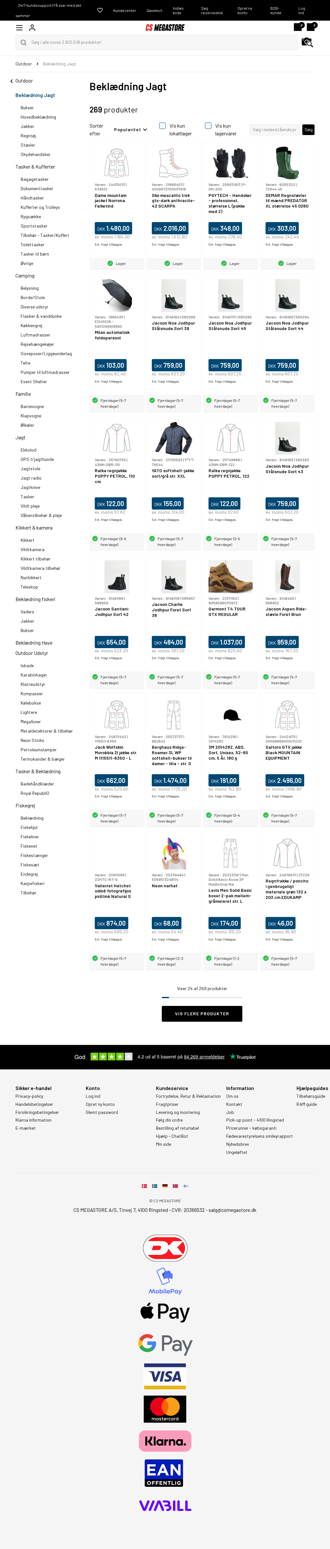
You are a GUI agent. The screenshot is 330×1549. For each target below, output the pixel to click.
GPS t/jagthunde (37, 459)
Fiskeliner (30, 836)
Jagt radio (31, 478)
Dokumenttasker (37, 188)
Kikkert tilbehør (36, 558)
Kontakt (234, 1104)
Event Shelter (34, 381)
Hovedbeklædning (38, 117)
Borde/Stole (33, 297)
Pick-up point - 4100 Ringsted (255, 1120)
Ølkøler (27, 425)
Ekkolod (28, 450)
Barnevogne (32, 406)
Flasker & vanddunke (41, 316)
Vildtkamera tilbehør (41, 568)
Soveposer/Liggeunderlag (46, 353)
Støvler (28, 145)
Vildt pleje (30, 506)
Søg (309, 129)
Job (230, 1112)
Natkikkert (31, 577)
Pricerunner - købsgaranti (251, 1128)
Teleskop (29, 586)
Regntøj (28, 135)
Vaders (27, 611)
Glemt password (102, 1112)
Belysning (30, 288)
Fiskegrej (25, 805)
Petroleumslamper (39, 749)
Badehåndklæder (37, 783)
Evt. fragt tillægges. (109, 244)
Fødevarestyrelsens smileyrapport (259, 1136)
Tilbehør (28, 892)
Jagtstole (30, 468)
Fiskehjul (29, 827)
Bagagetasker (35, 179)
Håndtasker (32, 197)
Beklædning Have (34, 642)
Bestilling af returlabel (177, 1128)
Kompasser (32, 693)
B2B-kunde (275, 10)
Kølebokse (31, 703)
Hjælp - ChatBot (172, 1136)
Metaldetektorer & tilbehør (47, 731)
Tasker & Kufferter (35, 166)
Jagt (20, 437)
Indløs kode (178, 10)
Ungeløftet (237, 1152)
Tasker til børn (35, 254)
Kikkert (27, 540)
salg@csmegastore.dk (233, 1210)
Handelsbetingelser (34, 1104)
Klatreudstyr (33, 684)
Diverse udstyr (34, 306)
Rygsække (31, 216)
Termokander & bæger (43, 759)
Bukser (27, 107)
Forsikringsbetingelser (37, 1112)
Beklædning (32, 818)
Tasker (27, 496)
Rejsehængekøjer (37, 344)
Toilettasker (32, 244)
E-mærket (25, 1128)
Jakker (27, 126)
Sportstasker (34, 226)
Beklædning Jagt (35, 95)
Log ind (301, 10)
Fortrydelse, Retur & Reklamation (188, 1096)
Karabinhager (34, 674)
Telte (25, 362)
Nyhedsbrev (237, 1144)
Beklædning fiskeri (35, 599)
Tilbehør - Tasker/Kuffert (45, 235)
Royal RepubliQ (35, 793)
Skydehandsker (36, 154)
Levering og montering (178, 1112)
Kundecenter (124, 10)
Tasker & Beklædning (38, 771)
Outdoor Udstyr (31, 653)
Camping (24, 275)
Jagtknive (30, 487)
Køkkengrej (31, 325)
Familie (23, 394)
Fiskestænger (34, 855)
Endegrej (29, 874)
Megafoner (31, 721)
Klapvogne (31, 415)
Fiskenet (29, 846)
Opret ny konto (245, 10)
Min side (163, 1144)
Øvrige (27, 263)
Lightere (29, 712)
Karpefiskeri (32, 883)
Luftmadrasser (35, 334)
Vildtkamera (32, 549)
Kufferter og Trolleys (40, 207)
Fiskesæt (30, 864)
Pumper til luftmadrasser (45, 372)
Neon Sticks (32, 740)
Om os (232, 1096)
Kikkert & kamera (34, 527)
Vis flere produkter (202, 1013)
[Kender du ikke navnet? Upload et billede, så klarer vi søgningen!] (307, 42)
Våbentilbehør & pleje (41, 515)
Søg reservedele (212, 10)
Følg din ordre (169, 1120)
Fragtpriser (167, 1104)
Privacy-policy (29, 1096)
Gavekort (154, 10)
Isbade (27, 665)
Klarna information (33, 1120)
